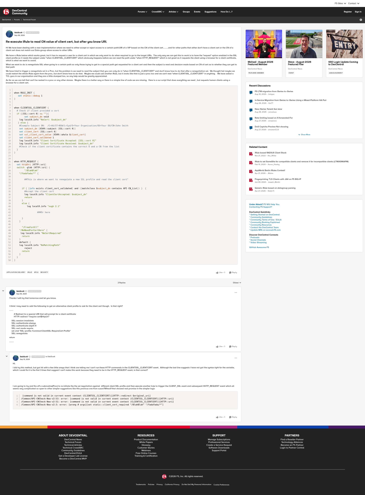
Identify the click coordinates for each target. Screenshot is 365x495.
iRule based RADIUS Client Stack (270, 153)
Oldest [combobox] (237, 283)
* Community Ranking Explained (264, 222)
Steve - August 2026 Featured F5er (299, 63)
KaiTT (270, 103)
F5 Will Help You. (264, 204)
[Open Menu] (361, 20)
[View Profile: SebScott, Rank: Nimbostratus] (9, 34)
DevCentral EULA (73, 453)
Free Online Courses (146, 453)
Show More (305, 135)
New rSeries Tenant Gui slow (268, 109)
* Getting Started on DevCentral (264, 214)
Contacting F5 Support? (260, 207)
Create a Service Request (219, 445)
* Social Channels (257, 240)
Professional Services (219, 442)
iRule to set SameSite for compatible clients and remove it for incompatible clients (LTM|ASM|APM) (301, 161)
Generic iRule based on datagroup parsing (275, 188)
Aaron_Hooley (274, 164)
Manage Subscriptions (219, 439)
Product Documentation (146, 439)
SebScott (18, 32)
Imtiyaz (271, 94)
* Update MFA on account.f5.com (265, 230)
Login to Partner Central (292, 447)
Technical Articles (73, 445)
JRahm (270, 173)
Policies (151, 484)
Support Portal (219, 450)
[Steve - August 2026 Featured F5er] (304, 44)
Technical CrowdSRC (73, 447)
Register (348, 11)
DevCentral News (255, 69)
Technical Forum (29, 20)
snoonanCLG (273, 130)
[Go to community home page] (15, 11)
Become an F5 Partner (292, 445)
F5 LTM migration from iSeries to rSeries (274, 91)
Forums (17, 20)
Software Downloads (219, 447)
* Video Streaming (258, 242)
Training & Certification (146, 456)
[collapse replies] (3, 291)
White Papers (146, 442)
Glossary (146, 445)
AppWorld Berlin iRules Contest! (270, 170)
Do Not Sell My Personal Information (196, 484)
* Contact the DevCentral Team (264, 227)
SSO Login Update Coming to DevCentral (343, 63)
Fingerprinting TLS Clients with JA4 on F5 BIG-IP (278, 179)
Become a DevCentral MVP (73, 458)
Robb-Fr (271, 191)
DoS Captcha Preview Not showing (271, 126)
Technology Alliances (292, 442)
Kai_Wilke (272, 156)
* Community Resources (260, 225)
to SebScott (50, 357)
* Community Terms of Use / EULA (265, 219)
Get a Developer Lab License (73, 456)
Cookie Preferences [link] (221, 485)
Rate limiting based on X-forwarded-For (274, 118)
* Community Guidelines (260, 217)
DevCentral (6, 20)
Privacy (160, 484)
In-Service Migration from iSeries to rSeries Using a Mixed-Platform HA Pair (291, 100)
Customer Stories (146, 447)
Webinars (146, 450)
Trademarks (141, 484)
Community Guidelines (73, 450)
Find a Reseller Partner (292, 439)
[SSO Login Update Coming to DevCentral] (344, 44)
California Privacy (172, 484)
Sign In (358, 11)
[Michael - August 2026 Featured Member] (264, 44)
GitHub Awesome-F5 (259, 247)
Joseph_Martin (274, 182)
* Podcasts (254, 237)
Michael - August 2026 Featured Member (260, 63)
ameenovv (272, 121)
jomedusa (272, 112)
